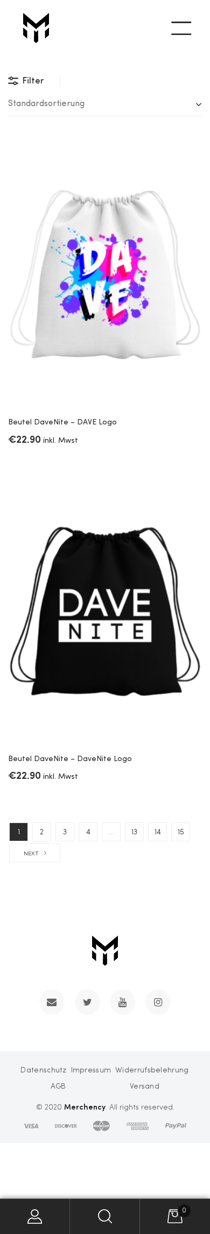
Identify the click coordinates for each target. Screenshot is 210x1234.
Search (105, 1216)
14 (158, 832)
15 (181, 832)
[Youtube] (123, 1002)
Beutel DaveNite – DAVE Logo (62, 422)
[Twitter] (87, 1002)
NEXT (31, 854)
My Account (35, 1216)
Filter (33, 81)
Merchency (85, 1106)
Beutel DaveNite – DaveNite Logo (70, 759)
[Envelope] (52, 1002)
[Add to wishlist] (186, 157)
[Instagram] (158, 1002)
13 (134, 832)
